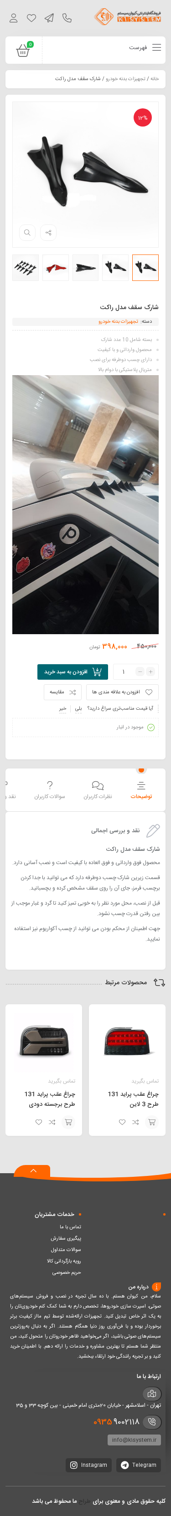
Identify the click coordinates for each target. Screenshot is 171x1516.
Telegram (143, 1465)
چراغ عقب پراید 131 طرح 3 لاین (133, 1099)
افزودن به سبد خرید (66, 672)
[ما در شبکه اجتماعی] (49, 19)
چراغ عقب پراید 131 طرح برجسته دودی (49, 1099)
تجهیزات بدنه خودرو (125, 79)
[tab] (141, 791)
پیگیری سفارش (66, 1239)
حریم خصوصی (66, 1273)
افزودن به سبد (152, 1122)
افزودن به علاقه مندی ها (116, 692)
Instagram (93, 1465)
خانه (154, 79)
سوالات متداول (66, 1250)
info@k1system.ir (134, 1440)
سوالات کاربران (49, 796)
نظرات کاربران (97, 796)
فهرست (139, 48)
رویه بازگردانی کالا (64, 1261)
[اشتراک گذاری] (48, 232)
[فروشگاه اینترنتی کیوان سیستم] (128, 18)
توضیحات (141, 796)
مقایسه (57, 692)
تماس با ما (70, 1227)
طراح (84, 1501)
